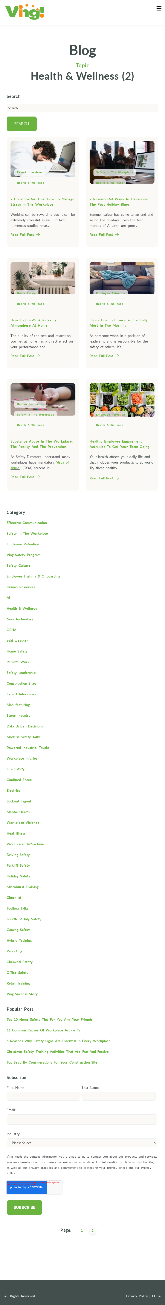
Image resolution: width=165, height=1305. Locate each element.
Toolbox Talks (17, 908)
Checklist (14, 897)
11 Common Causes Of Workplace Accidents (43, 1030)
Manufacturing (18, 705)
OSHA (11, 630)
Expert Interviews (30, 172)
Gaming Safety (18, 930)
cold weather (17, 640)
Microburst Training (22, 887)
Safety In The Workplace (114, 172)
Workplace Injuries (22, 758)
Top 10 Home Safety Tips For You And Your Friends (50, 1019)
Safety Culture (18, 565)
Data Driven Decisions (25, 726)
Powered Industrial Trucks (28, 748)
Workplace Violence (23, 823)
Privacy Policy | (138, 1296)
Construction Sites (21, 683)
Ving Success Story (22, 994)
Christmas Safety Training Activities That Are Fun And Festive (58, 1052)
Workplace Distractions (25, 844)
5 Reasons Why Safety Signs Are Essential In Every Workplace (58, 1041)
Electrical (14, 790)
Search (21, 123)
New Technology (20, 619)
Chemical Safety (20, 962)
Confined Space (19, 780)
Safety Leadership (21, 673)
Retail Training (18, 983)
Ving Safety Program (23, 555)
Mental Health (18, 812)
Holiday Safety (18, 876)
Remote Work (18, 662)
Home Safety (26, 293)
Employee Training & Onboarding (33, 576)
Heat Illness (16, 833)
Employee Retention (110, 293)
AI (8, 598)
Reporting (14, 951)
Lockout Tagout (19, 801)
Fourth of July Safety (24, 919)
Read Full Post (22, 234)
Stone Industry (19, 715)
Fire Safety (16, 769)
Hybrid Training (19, 940)
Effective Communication (27, 523)
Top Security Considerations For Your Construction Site (52, 1062)
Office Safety (17, 972)
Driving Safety (18, 855)
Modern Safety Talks (23, 737)
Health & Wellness (30, 182)
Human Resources (30, 404)
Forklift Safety (18, 865)
